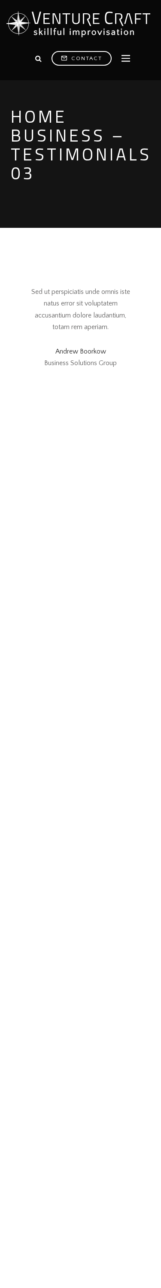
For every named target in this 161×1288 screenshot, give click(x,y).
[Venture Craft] (80, 25)
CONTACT (85, 58)
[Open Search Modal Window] (38, 59)
